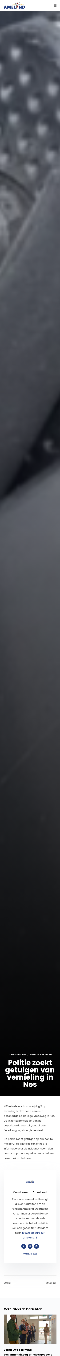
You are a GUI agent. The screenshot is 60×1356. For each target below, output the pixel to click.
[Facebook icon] (23, 1246)
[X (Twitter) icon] (36, 1246)
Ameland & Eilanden (41, 1054)
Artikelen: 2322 (30, 1254)
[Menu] (55, 5)
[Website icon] (30, 1246)
